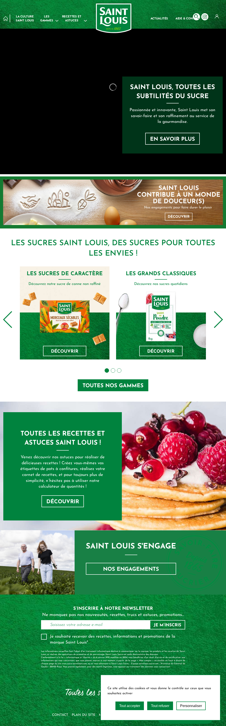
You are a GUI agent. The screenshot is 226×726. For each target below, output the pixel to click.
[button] (107, 370)
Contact (60, 715)
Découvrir (64, 351)
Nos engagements (131, 569)
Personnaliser (191, 706)
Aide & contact (187, 18)
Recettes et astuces (71, 18)
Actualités (159, 18)
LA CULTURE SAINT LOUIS (25, 18)
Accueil (5, 18)
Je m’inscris (167, 625)
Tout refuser (160, 706)
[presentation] (11, 320)
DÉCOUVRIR (62, 502)
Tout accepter (129, 706)
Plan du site (83, 715)
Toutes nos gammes (113, 386)
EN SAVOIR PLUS (172, 139)
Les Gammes (46, 18)
